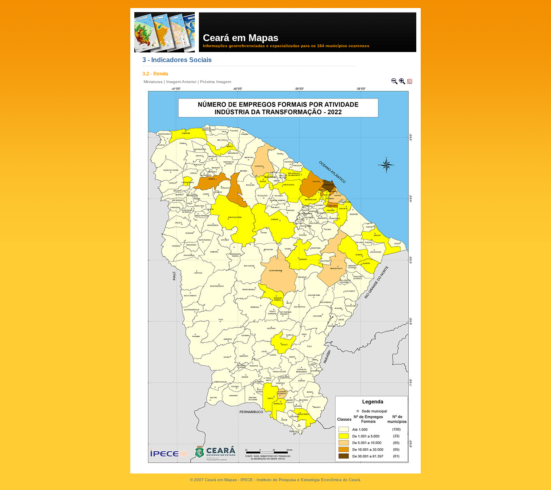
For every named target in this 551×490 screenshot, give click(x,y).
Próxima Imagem (215, 81)
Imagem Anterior (181, 81)
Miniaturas (153, 81)
